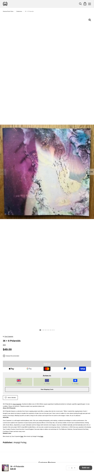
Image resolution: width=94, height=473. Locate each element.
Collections (19, 11)
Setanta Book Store (8, 11)
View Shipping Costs (47, 389)
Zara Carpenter (9, 336)
